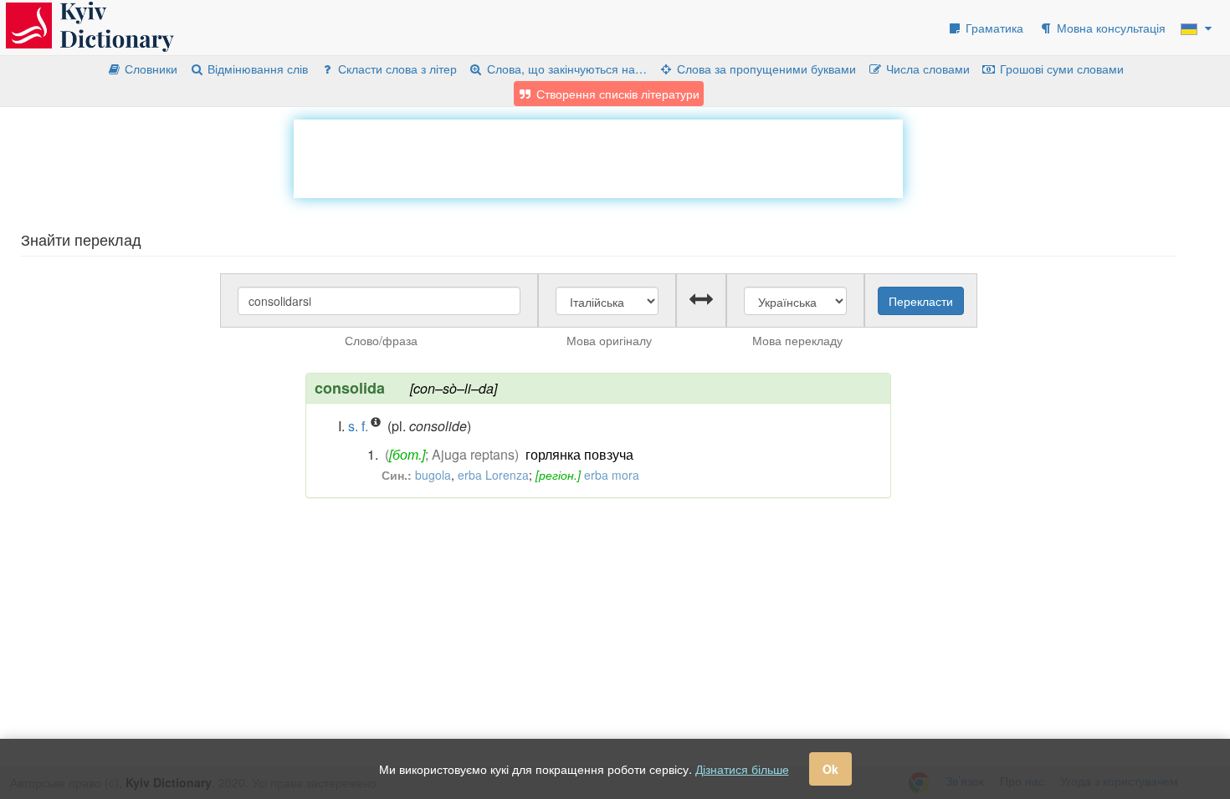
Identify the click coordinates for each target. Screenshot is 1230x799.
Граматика (992, 27)
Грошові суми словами (1060, 68)
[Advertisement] (598, 157)
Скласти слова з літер (396, 68)
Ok (830, 769)
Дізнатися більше (742, 769)
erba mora (611, 474)
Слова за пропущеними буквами (765, 68)
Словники (149, 68)
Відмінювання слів (256, 68)
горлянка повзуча (579, 454)
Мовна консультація (1109, 27)
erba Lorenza (493, 474)
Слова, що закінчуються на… (565, 68)
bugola (433, 474)
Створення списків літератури (616, 93)
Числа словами (926, 68)
